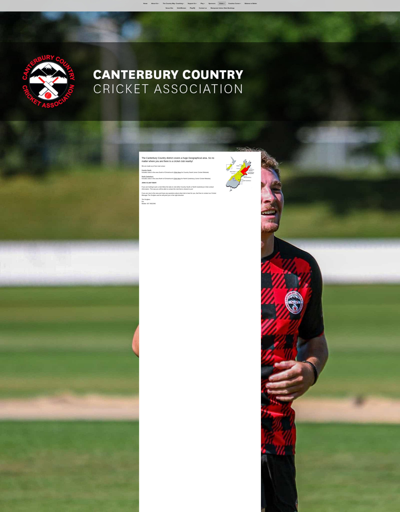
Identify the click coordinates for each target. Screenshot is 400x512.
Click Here (177, 172)
